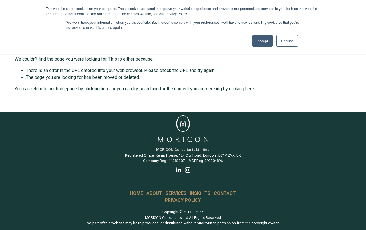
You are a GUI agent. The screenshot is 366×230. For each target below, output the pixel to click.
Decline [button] (287, 40)
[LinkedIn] (178, 170)
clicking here (97, 88)
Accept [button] (262, 40)
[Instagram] (187, 170)
